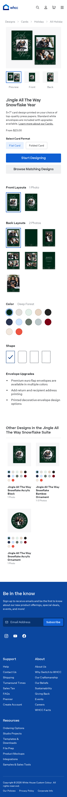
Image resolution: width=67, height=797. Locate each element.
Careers (39, 704)
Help (6, 666)
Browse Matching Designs (34, 169)
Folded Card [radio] (36, 145)
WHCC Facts (43, 710)
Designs (10, 21)
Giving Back (42, 693)
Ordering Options (13, 728)
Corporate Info (45, 790)
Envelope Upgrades (20, 374)
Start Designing (33, 158)
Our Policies (9, 790)
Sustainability (43, 688)
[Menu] (62, 7)
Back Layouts (23, 223)
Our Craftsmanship (46, 677)
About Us (40, 666)
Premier (8, 699)
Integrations (10, 759)
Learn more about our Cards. (36, 123)
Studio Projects (12, 733)
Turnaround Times (14, 683)
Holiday (39, 21)
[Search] (38, 7)
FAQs (6, 693)
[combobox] (38, 7)
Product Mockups (13, 753)
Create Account (12, 704)
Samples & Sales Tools (17, 764)
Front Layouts (22, 187)
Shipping (8, 677)
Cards (24, 21)
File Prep (8, 748)
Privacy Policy (26, 790)
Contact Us (9, 672)
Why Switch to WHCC (48, 672)
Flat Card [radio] (14, 145)
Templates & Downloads (11, 741)
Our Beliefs (41, 683)
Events (39, 699)
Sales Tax (9, 688)
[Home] (10, 7)
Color (20, 304)
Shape (10, 346)
